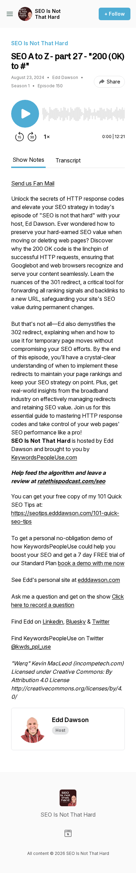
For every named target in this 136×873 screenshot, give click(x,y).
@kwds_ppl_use (31, 646)
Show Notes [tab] (28, 159)
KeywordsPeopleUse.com (44, 457)
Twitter (100, 621)
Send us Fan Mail (32, 183)
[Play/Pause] (25, 114)
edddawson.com (99, 579)
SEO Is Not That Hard (48, 14)
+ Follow (114, 14)
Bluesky (76, 621)
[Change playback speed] (47, 137)
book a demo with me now (91, 563)
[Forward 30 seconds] (32, 137)
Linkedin (53, 621)
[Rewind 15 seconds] (19, 137)
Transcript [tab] (68, 160)
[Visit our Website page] (68, 833)
